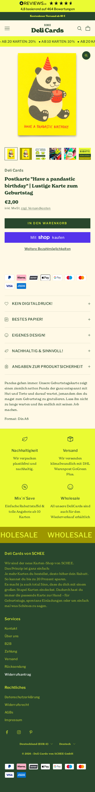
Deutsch (65, 744)
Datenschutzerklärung (22, 697)
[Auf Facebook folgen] (7, 732)
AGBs (9, 712)
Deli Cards (14, 170)
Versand (11, 659)
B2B (8, 644)
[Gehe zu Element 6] (84, 153)
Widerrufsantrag (18, 674)
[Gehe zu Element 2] (25, 153)
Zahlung (11, 651)
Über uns (11, 636)
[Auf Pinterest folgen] (31, 732)
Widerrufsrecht (17, 705)
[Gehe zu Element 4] (55, 153)
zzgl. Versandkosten (35, 208)
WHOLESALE (59, 535)
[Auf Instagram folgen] (19, 732)
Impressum (13, 720)
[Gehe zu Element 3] (40, 153)
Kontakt (11, 628)
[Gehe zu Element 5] (70, 153)
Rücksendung (15, 666)
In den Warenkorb (47, 223)
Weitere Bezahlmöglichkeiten (47, 249)
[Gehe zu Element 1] (11, 153)
